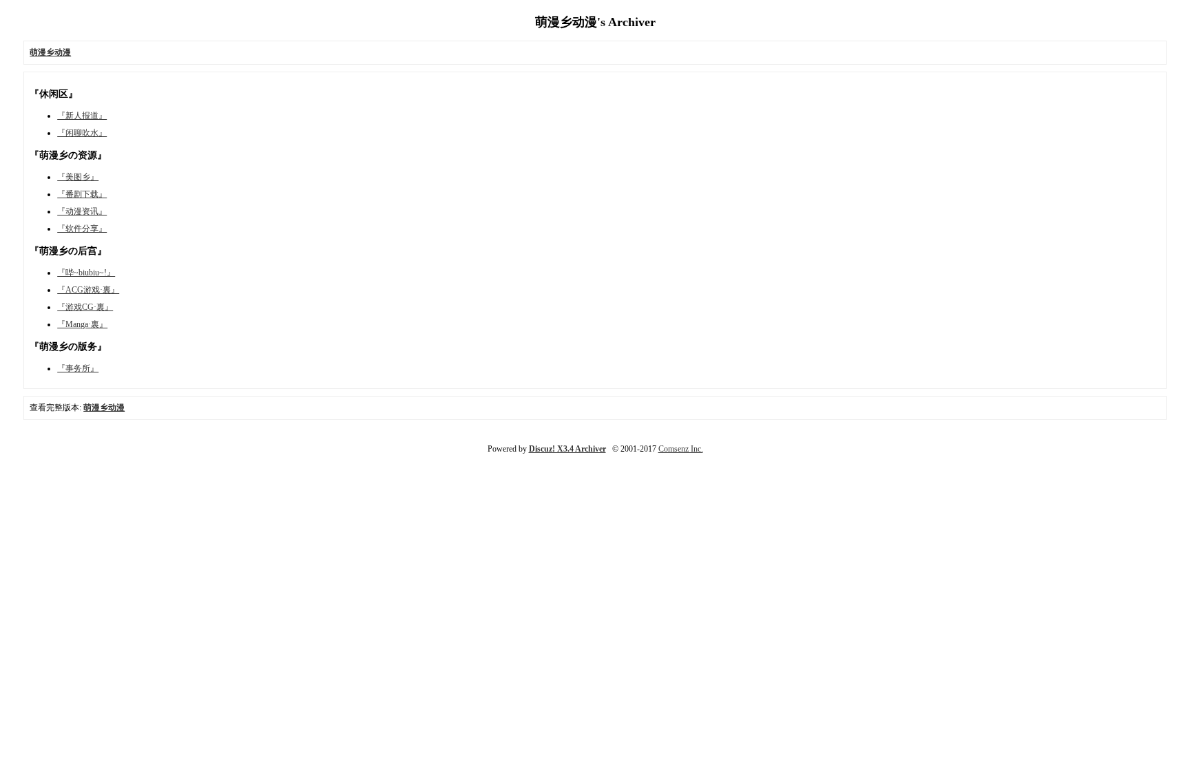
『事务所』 (77, 368)
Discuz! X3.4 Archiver (567, 449)
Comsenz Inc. (680, 449)
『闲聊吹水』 (82, 133)
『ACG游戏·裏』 (88, 290)
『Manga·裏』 (82, 324)
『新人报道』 (82, 115)
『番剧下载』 (82, 194)
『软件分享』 (82, 228)
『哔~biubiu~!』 (86, 272)
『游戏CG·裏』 (85, 307)
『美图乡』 (77, 177)
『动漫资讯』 (82, 211)
